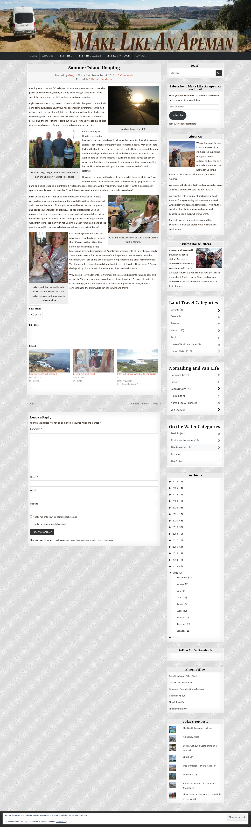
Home (33, 55)
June (179, 597)
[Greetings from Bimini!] (93, 361)
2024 (175, 494)
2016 (175, 547)
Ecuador (175, 323)
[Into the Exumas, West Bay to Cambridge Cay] (137, 361)
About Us (47, 55)
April (179, 611)
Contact (140, 55)
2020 (175, 521)
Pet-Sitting (65, 55)
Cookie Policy (61, 822)
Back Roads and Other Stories (184, 676)
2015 (175, 553)
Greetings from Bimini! (84, 374)
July (179, 591)
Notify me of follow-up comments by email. (55, 517)
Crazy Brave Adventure (180, 682)
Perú (173, 337)
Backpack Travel (180, 375)
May (179, 604)
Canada (175, 309)
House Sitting (178, 396)
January (181, 631)
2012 (175, 573)
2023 (175, 501)
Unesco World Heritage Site (186, 344)
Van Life (175, 410)
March (180, 617)
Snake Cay (188, 757)
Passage (175, 454)
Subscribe (178, 115)
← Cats (31, 404)
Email (33, 490)
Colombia (176, 316)
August (181, 584)
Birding (175, 382)
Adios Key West (191, 737)
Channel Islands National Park (43, 374)
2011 (175, 637)
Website (34, 504)
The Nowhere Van (178, 709)
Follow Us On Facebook (195, 650)
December (182, 577)
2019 (175, 527)
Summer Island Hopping (94, 68)
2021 (175, 514)
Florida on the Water (182, 440)
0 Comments (126, 75)
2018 (175, 534)
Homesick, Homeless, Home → (145, 404)
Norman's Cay (190, 775)
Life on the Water (100, 79)
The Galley (177, 461)
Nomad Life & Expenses (184, 403)
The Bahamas (178, 447)
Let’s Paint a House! (118, 55)
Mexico (175, 330)
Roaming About (177, 696)
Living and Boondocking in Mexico (186, 689)
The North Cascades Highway (198, 728)
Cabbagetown (178, 389)
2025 (175, 488)
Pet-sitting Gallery (89, 55)
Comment (36, 429)
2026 (175, 481)
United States (178, 351)
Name (34, 477)
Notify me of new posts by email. (50, 524)
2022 (175, 508)
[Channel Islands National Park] (49, 361)
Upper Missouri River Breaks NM (199, 766)
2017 (175, 540)
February (181, 624)
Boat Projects (178, 433)
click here (178, 286)
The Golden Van (177, 702)
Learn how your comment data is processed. (92, 540)
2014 (175, 560)
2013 (175, 566)
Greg (71, 75)
